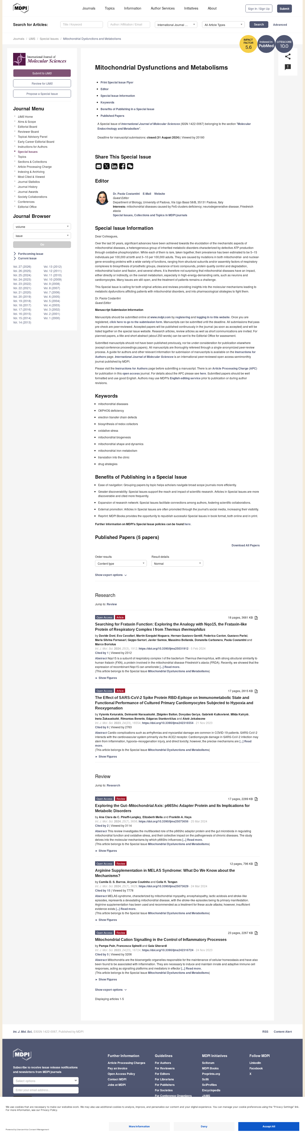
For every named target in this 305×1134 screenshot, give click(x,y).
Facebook (256, 1068)
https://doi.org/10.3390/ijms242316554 (167, 723)
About (212, 8)
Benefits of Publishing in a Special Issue (127, 109)
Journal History (27, 187)
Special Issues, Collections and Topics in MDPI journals (150, 215)
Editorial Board (27, 126)
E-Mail (147, 193)
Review (112, 604)
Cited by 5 (102, 954)
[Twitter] (106, 167)
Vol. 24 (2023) (22, 279)
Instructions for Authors (32, 146)
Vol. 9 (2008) (52, 284)
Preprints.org (211, 1074)
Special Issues (49, 38)
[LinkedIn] (114, 167)
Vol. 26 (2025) (22, 271)
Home (25, 116)
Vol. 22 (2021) (22, 288)
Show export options (111, 575)
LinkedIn (255, 1063)
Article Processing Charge (35, 166)
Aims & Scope (27, 121)
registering (182, 317)
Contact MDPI (117, 1079)
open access (131, 373)
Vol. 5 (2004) (52, 301)
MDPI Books (210, 1068)
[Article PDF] (256, 618)
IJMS (32, 38)
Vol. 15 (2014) (22, 318)
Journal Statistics (29, 182)
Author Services (163, 8)
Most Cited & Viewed (31, 176)
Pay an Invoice (117, 1068)
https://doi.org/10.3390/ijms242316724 (167, 950)
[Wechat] (130, 167)
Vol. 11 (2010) (53, 275)
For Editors (162, 1074)
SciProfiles (209, 1085)
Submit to (42, 73)
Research (113, 785)
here (203, 373)
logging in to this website (213, 317)
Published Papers (112, 115)
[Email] (99, 167)
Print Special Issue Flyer (117, 82)
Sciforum (208, 1063)
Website (159, 193)
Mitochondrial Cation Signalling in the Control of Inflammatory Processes (161, 940)
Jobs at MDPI (117, 1085)
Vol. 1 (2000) (52, 318)
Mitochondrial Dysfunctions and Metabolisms (92, 38)
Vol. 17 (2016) (22, 309)
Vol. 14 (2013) (22, 322)
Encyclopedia (211, 1090)
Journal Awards (28, 192)
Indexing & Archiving (31, 171)
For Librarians (164, 1079)
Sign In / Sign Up (259, 8)
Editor (105, 89)
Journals (88, 8)
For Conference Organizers (173, 1095)
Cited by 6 (102, 727)
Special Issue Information (118, 95)
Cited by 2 (102, 825)
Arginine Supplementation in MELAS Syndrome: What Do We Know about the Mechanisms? (165, 873)
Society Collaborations (32, 197)
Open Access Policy (121, 1074)
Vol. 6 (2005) (52, 296)
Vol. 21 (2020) (22, 292)
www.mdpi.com (160, 317)
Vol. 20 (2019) (22, 296)
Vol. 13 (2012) (53, 266)
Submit (284, 8)
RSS (265, 1031)
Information (132, 8)
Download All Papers (246, 545)
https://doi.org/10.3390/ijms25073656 (163, 821)
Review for (42, 83)
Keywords (107, 102)
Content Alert (283, 1031)
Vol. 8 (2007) (52, 288)
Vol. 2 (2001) (52, 314)
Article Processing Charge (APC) (234, 368)
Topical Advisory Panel (32, 136)
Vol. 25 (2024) (22, 275)
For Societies (164, 1090)
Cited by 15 (102, 890)
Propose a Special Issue (42, 94)
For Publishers (165, 1085)
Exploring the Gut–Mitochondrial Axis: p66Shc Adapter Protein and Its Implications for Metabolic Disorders (172, 808)
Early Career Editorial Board (36, 141)
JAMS (206, 1095)
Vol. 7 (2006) (52, 292)
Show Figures (106, 678)
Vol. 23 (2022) (22, 284)
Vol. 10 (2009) (53, 279)
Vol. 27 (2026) (22, 266)
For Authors (163, 1063)
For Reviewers (165, 1068)
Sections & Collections (32, 161)
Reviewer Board (28, 131)
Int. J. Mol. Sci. (22, 1032)
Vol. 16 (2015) (22, 314)
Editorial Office (27, 207)
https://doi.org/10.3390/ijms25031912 (163, 648)
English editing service (185, 378)
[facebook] (122, 167)
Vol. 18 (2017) (22, 305)
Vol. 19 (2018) (22, 301)
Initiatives (191, 8)
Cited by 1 (102, 653)
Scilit (205, 1079)
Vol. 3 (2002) (52, 309)
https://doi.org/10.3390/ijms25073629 (163, 886)
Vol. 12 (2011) (53, 271)
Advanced (280, 24)
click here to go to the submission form (136, 322)
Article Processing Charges (126, 1063)
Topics (110, 8)
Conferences (26, 202)
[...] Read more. (170, 667)
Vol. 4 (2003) (52, 305)
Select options (26, 1080)
